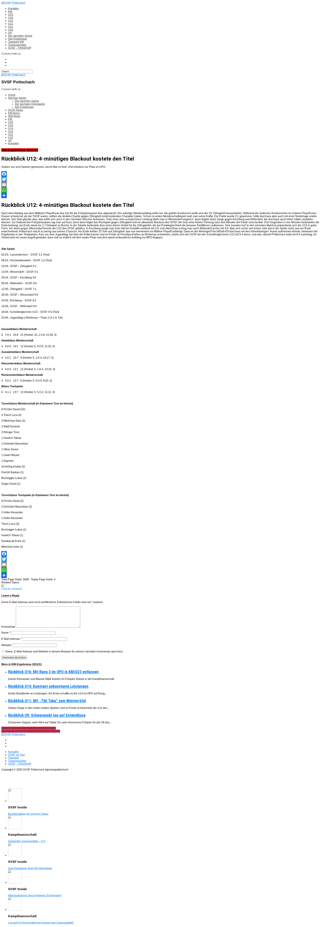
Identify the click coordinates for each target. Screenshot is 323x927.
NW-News (14, 116)
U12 (10, 23)
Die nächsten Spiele (20, 35)
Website (6, 645)
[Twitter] (161, 179)
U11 (10, 26)
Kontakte (13, 8)
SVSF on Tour (16, 754)
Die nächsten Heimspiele (30, 104)
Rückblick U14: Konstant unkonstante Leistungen (48, 686)
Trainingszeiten (17, 44)
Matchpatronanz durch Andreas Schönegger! (34, 895)
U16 (10, 17)
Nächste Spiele (17, 98)
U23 (10, 14)
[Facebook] (161, 174)
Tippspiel (13, 757)
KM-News (14, 113)
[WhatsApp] (161, 190)
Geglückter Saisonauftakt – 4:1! (26, 841)
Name (5, 632)
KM (10, 11)
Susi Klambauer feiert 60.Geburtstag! (30, 868)
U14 (10, 20)
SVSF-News (15, 110)
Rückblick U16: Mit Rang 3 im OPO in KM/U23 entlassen (53, 671)
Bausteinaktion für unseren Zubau (28, 813)
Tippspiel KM (16, 41)
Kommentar (8, 626)
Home (11, 94)
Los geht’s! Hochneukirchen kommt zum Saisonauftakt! (40, 922)
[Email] (161, 184)
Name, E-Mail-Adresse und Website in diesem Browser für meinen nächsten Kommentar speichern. (64, 651)
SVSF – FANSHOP (19, 47)
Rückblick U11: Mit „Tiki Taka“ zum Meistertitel (47, 700)
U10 (10, 29)
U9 (10, 32)
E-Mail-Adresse (11, 638)
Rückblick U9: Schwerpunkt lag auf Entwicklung (46, 715)
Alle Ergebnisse (17, 38)
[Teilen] (161, 195)
